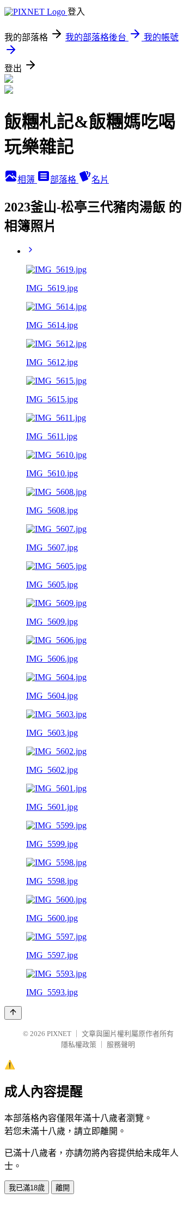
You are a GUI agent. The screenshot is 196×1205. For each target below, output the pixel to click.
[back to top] (13, 1013)
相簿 (27, 179)
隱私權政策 (78, 1044)
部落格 (64, 179)
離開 (63, 1188)
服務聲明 (121, 1044)
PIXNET (59, 1034)
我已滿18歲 (27, 1188)
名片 (100, 179)
